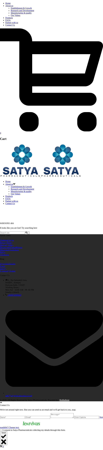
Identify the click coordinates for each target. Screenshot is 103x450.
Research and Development (22, 10)
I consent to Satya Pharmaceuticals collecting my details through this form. (34, 430)
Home (8, 3)
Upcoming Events (7, 271)
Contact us (4, 254)
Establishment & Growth (21, 8)
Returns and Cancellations (11, 247)
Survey (3, 268)
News (2, 266)
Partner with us (11, 22)
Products (9, 18)
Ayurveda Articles (7, 263)
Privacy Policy (6, 242)
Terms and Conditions (9, 249)
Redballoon (64, 400)
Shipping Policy (7, 245)
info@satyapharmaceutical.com (18, 395)
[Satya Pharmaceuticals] (40, 177)
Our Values (15, 15)
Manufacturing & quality (21, 13)
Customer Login (7, 240)
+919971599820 (14, 295)
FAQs (7, 20)
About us (9, 6)
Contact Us (10, 25)
